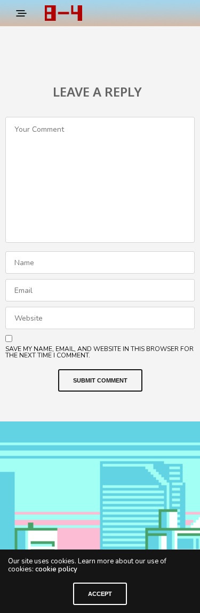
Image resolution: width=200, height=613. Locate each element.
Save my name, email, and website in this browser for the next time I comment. (99, 352)
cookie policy (56, 569)
